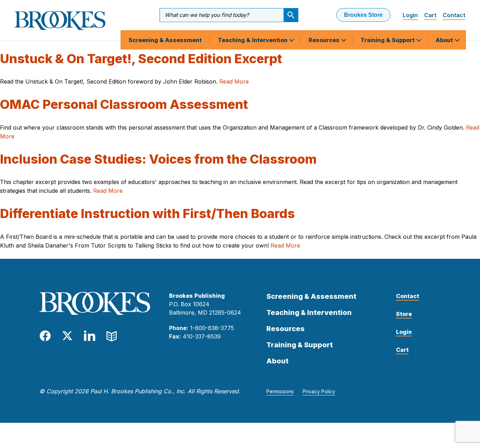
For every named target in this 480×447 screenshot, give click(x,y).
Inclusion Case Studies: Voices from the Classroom (158, 159)
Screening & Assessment (165, 40)
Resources (325, 40)
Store (404, 313)
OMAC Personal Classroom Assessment (124, 104)
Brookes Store (363, 15)
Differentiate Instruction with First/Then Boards (147, 213)
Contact (454, 15)
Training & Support (388, 40)
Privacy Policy (319, 391)
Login (410, 15)
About (445, 40)
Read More (234, 81)
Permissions (280, 391)
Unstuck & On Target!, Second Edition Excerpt (141, 58)
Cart (430, 15)
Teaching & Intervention (253, 40)
